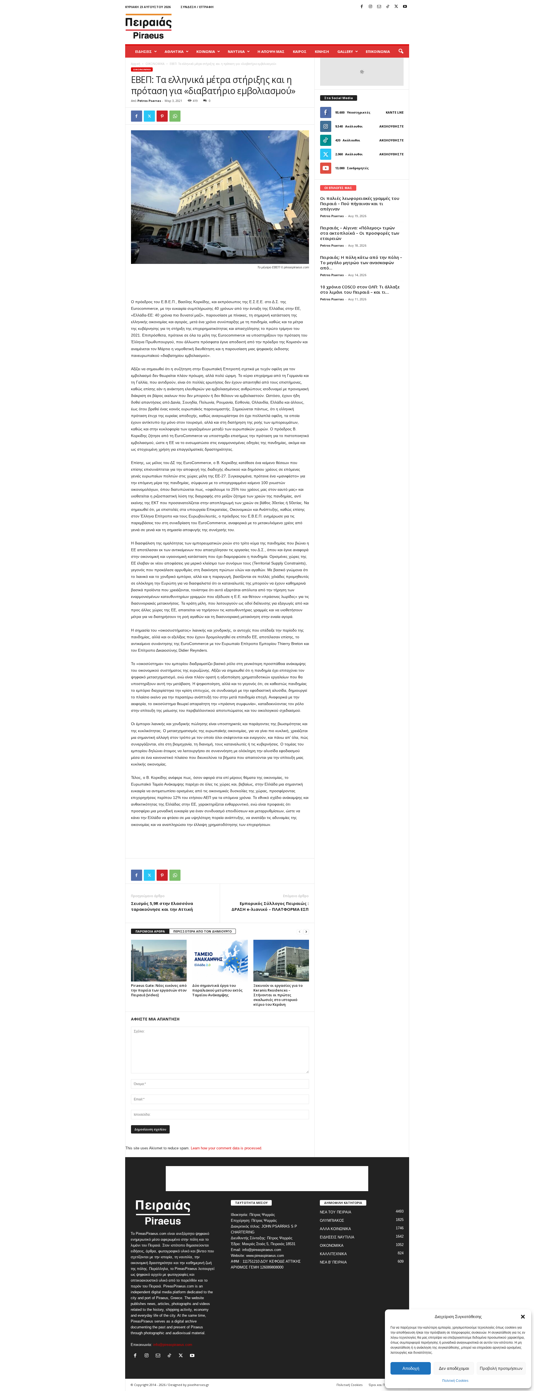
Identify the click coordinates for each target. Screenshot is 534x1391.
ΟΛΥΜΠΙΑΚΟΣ (332, 1220)
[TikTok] (387, 7)
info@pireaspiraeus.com (172, 1345)
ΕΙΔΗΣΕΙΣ (143, 51)
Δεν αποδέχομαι (454, 1368)
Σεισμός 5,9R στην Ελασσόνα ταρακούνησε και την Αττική (162, 906)
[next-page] (306, 931)
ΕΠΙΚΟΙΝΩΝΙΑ (378, 51)
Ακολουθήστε (391, 126)
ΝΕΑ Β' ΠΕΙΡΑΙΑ (333, 1262)
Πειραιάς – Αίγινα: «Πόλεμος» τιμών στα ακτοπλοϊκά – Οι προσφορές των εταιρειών (359, 233)
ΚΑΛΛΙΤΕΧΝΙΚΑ (333, 1254)
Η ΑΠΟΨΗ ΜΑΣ (271, 51)
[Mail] (379, 7)
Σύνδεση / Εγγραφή (197, 7)
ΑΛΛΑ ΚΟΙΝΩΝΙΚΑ (335, 1229)
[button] (523, 1316)
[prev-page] (299, 931)
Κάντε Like (395, 112)
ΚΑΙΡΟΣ (299, 51)
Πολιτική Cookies (455, 1381)
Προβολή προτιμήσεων (501, 1368)
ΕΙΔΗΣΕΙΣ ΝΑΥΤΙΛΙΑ (337, 1237)
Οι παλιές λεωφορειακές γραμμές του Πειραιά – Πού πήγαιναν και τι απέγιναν (359, 203)
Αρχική (135, 64)
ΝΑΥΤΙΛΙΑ (236, 51)
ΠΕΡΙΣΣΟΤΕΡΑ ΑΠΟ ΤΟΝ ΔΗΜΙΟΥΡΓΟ (202, 931)
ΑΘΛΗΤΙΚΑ (174, 51)
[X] (396, 7)
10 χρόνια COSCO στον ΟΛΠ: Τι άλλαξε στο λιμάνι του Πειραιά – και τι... (360, 289)
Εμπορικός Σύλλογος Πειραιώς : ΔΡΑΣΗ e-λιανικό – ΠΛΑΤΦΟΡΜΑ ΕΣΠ (270, 906)
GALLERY (345, 51)
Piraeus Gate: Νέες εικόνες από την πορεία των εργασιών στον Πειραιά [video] (159, 990)
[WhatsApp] (175, 116)
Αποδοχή (410, 1368)
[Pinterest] (162, 116)
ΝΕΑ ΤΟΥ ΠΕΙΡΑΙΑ (335, 1212)
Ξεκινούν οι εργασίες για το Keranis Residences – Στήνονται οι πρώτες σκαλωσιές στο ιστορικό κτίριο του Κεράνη (278, 995)
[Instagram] (370, 7)
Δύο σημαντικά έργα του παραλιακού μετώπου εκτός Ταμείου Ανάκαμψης (217, 990)
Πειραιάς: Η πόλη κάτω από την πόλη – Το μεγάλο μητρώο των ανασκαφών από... (361, 262)
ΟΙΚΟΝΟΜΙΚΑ (154, 64)
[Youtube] (405, 7)
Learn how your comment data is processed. (226, 1148)
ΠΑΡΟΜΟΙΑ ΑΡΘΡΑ (150, 931)
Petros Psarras (149, 101)
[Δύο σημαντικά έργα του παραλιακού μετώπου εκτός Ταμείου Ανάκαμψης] (220, 961)
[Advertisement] (308, 26)
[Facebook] (362, 7)
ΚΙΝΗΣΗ (322, 51)
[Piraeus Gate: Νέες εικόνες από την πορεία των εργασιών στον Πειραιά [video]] (159, 961)
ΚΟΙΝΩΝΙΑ (205, 51)
